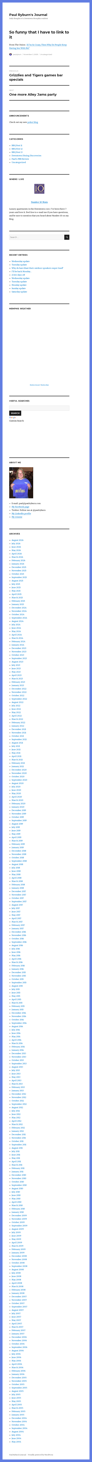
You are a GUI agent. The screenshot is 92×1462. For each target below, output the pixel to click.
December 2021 (19, 729)
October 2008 (18, 1263)
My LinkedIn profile (21, 513)
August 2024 (17, 621)
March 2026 (17, 557)
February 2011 (18, 1168)
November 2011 (19, 1138)
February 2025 (18, 601)
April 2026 (17, 553)
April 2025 (17, 594)
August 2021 (17, 743)
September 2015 (19, 982)
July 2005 (16, 1394)
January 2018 (18, 888)
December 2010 (19, 1175)
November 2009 (19, 1219)
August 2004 (18, 1431)
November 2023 (19, 651)
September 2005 (19, 1388)
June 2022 (16, 709)
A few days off (18, 275)
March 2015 (17, 1003)
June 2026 (16, 547)
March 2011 (17, 1165)
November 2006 (19, 1340)
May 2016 (16, 955)
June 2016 (16, 952)
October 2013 (18, 1060)
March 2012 (17, 1124)
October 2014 (18, 1019)
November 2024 (19, 611)
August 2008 (18, 1269)
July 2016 (16, 949)
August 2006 (18, 1350)
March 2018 (17, 881)
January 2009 (18, 1252)
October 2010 (18, 1182)
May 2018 (16, 874)
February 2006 (19, 1371)
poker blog (32, 122)
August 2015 (17, 986)
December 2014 (19, 1013)
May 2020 (16, 793)
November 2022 (19, 692)
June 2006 (16, 1357)
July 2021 (16, 746)
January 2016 (18, 969)
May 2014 (16, 1036)
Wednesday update (21, 261)
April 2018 (16, 878)
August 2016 (17, 945)
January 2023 (18, 685)
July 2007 (16, 1313)
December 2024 (19, 607)
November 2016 (19, 935)
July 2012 (16, 1111)
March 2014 (17, 1043)
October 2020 (18, 776)
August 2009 (18, 1229)
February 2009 (19, 1249)
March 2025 (17, 597)
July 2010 (16, 1192)
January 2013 (18, 1090)
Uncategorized (46, 54)
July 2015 (16, 989)
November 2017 (19, 895)
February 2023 (18, 682)
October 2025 (18, 574)
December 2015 (19, 972)
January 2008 (18, 1293)
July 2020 (16, 786)
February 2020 (18, 803)
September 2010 (19, 1185)
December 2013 (19, 1053)
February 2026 (18, 560)
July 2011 (16, 1151)
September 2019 (19, 820)
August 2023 (17, 662)
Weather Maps (45, 384)
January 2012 (18, 1131)
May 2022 (16, 712)
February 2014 (18, 1046)
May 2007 (16, 1320)
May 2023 (16, 672)
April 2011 (16, 1161)
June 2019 (16, 830)
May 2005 (16, 1401)
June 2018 (16, 871)
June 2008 (16, 1276)
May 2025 (16, 591)
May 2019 (16, 834)
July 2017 (16, 908)
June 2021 (16, 749)
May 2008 (16, 1279)
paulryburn (17, 54)
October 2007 (18, 1303)
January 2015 (18, 1009)
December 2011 (19, 1134)
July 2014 (16, 1030)
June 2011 (16, 1155)
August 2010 (17, 1188)
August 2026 (17, 540)
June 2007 (16, 1317)
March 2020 (17, 800)
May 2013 (16, 1077)
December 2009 (19, 1215)
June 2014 (16, 1033)
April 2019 (16, 837)
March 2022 (17, 719)
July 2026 (16, 543)
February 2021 (18, 763)
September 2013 (19, 1063)
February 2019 (18, 844)
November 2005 (19, 1381)
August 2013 (17, 1067)
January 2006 (18, 1374)
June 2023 (16, 668)
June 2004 (16, 1438)
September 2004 (19, 1428)
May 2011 (16, 1158)
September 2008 (19, 1266)
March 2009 (17, 1246)
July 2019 (16, 827)
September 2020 (19, 780)
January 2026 (18, 564)
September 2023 (19, 658)
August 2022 (17, 702)
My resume (17, 517)
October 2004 (18, 1425)
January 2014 (18, 1050)
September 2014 (19, 1023)
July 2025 (16, 584)
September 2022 (19, 699)
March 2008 (17, 1286)
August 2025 (17, 580)
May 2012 (16, 1117)
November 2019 (19, 813)
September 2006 (19, 1347)
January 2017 (18, 928)
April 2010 (16, 1202)
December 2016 (19, 932)
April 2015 (16, 999)
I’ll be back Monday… (22, 271)
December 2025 (19, 567)
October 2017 (18, 898)
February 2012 (18, 1127)
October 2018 (18, 857)
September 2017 (19, 901)
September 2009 (19, 1225)
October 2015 (18, 979)
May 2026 (16, 550)
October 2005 (18, 1384)
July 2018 (16, 867)
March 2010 (17, 1205)
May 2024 (16, 631)
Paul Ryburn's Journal (28, 15)
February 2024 (18, 641)
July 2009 (16, 1232)
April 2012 (16, 1121)
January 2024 (18, 645)
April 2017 (16, 918)
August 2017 (17, 905)
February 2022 (18, 722)
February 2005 (18, 1411)
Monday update (19, 285)
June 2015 (16, 992)
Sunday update (19, 288)
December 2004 (19, 1418)
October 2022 (18, 695)
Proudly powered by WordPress (40, 1455)
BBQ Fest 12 (17, 149)
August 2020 (18, 783)
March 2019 (17, 840)
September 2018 (19, 861)
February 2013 (18, 1087)
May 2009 (16, 1239)
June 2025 (16, 587)
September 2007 (19, 1306)
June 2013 (16, 1073)
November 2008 (19, 1259)
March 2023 (17, 678)
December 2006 (19, 1337)
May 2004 (16, 1442)
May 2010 (16, 1198)
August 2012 (17, 1107)
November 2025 (19, 570)
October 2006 (18, 1344)
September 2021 (19, 739)
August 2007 (18, 1310)
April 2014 (16, 1040)
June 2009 (16, 1236)
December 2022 (19, 689)
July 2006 (16, 1354)
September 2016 (19, 942)
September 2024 (19, 618)
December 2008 (19, 1256)
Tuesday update (19, 265)
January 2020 (18, 807)
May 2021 (16, 753)
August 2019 (17, 824)
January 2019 (18, 847)
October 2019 (18, 817)
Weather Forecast (35, 384)
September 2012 (19, 1104)
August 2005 (18, 1391)
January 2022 (18, 726)
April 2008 (17, 1283)
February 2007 (18, 1330)
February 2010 (18, 1209)
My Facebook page (20, 507)
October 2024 (18, 614)
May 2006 (16, 1360)
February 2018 (18, 884)
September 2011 (19, 1144)
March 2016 (17, 962)
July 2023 (16, 665)
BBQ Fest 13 (17, 152)
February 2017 (18, 925)
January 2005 (18, 1415)
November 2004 (19, 1421)
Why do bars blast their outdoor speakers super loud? (37, 268)
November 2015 (19, 976)
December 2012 (19, 1094)
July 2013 (16, 1070)
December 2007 (19, 1296)
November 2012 (19, 1097)
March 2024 (17, 638)
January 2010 (18, 1212)
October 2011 (17, 1141)
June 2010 (16, 1195)
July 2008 (16, 1273)
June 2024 (16, 628)
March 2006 (17, 1367)
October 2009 (18, 1222)
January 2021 (18, 766)
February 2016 (18, 965)
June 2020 (16, 790)
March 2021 (17, 759)
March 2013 (17, 1084)
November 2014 (19, 1016)
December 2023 (19, 648)
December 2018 (19, 851)
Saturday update (19, 292)
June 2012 (16, 1114)
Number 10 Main (39, 202)
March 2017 (17, 922)
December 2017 (19, 891)
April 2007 (17, 1323)
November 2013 (19, 1057)
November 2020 (19, 773)
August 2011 (17, 1148)
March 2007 (17, 1327)
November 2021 (19, 732)
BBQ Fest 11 (17, 145)
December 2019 (19, 810)
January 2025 (18, 604)
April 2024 (17, 634)
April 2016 (16, 959)
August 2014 (17, 1026)
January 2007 (18, 1333)
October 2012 (18, 1100)
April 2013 (16, 1080)
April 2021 (16, 756)
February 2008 (19, 1290)
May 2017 (16, 915)
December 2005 (19, 1377)
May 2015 (16, 996)
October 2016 (18, 938)
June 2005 (16, 1398)
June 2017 (16, 911)
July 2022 (16, 705)
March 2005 (17, 1408)
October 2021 (18, 736)
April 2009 (17, 1242)
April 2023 (17, 675)
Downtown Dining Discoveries (26, 155)
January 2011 (17, 1171)
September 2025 (19, 577)
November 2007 (19, 1300)
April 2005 (17, 1404)
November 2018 (19, 854)
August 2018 (17, 864)
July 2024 (16, 624)
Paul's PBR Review (20, 159)
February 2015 (18, 1006)
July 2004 (16, 1435)
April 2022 (17, 716)
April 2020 (17, 797)
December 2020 (19, 770)
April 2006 (17, 1364)
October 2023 (18, 655)
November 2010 (19, 1178)
